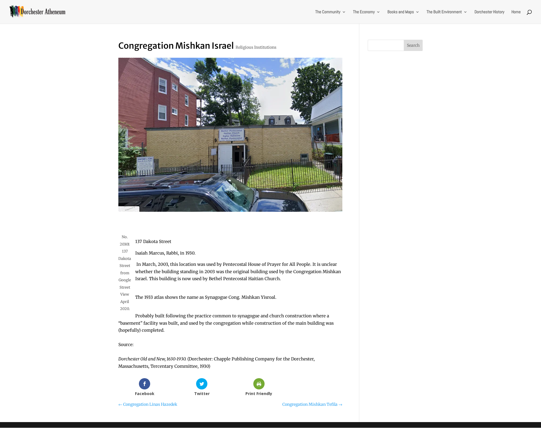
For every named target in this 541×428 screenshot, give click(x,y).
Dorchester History (489, 12)
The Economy (364, 12)
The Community (327, 12)
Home (516, 12)
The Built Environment (444, 12)
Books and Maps (400, 12)
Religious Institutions (256, 47)
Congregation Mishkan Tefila (312, 404)
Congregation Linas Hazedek (147, 404)
